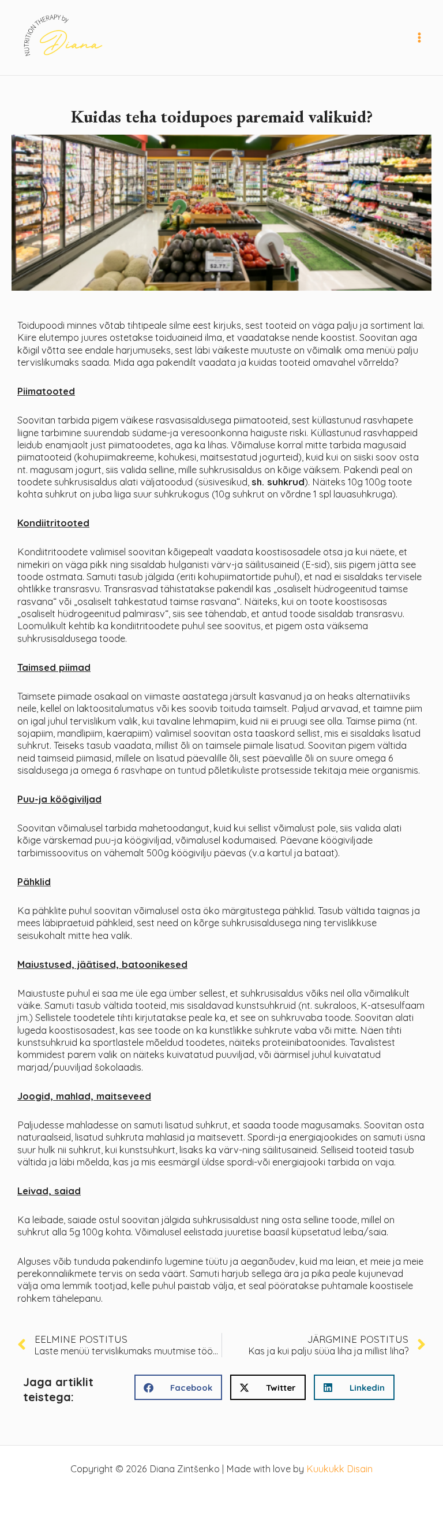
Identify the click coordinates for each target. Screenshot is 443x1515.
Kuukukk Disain (339, 1469)
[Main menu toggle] (419, 37)
